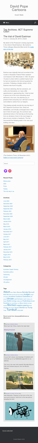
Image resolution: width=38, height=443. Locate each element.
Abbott (6, 291)
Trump (30, 307)
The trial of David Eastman (17, 36)
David (25, 39)
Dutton (9, 301)
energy (14, 301)
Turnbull (12, 309)
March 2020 (6, 219)
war (22, 310)
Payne (30, 305)
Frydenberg (26, 301)
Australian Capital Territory (10, 269)
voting (18, 310)
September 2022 (8, 206)
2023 (4, 184)
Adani (14, 292)
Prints (5, 186)
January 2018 (7, 229)
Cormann (20, 299)
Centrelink (26, 296)
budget (27, 294)
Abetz (11, 292)
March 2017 (6, 244)
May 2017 (6, 239)
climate (10, 298)
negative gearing (23, 305)
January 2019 (7, 221)
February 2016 (7, 260)
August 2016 (7, 254)
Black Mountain (7, 294)
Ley (18, 303)
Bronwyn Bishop (20, 294)
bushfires (12, 296)
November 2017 (7, 231)
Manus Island (23, 303)
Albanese (19, 292)
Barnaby (25, 292)
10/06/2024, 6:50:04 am (14, 355)
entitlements (19, 301)
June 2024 (6, 201)
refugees (5, 307)
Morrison (11, 305)
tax (26, 307)
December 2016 (7, 252)
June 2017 (6, 237)
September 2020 (8, 216)
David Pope (7, 324)
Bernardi (31, 292)
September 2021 (8, 209)
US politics (6, 282)
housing (6, 303)
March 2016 (6, 257)
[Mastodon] (5, 171)
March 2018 (6, 226)
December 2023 (7, 203)
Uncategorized (7, 279)
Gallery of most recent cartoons (13, 157)
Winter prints (7, 181)
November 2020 (7, 214)
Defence (29, 299)
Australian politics (8, 272)
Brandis (14, 294)
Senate (17, 307)
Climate (5, 277)
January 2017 (7, 249)
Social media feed (7, 431)
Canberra (19, 296)
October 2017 (7, 234)
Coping (5, 189)
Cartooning (6, 274)
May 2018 (6, 224)
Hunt (10, 303)
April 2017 (6, 242)
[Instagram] (10, 171)
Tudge (4, 310)
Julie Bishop (14, 303)
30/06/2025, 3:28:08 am (14, 324)
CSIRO (25, 299)
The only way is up (8, 191)
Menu (7, 22)
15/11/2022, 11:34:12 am (14, 393)
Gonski (33, 301)
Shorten (22, 307)
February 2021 (7, 211)
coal (15, 299)
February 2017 (7, 247)
